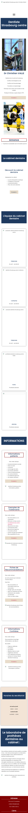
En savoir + (14, 97)
